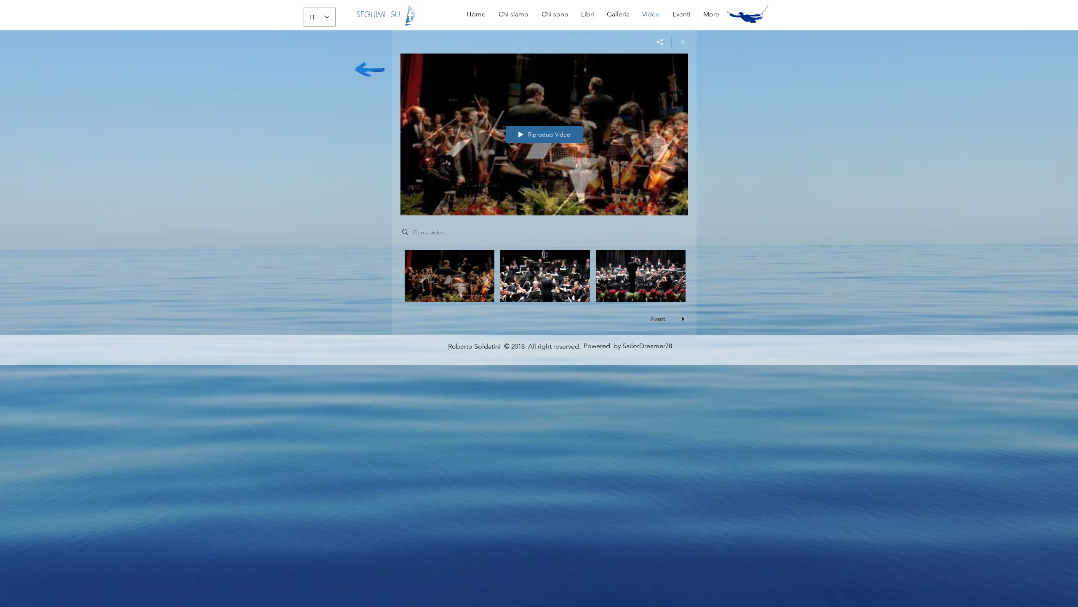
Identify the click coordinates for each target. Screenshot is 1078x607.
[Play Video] (449, 276)
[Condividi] (660, 42)
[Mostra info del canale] (680, 42)
